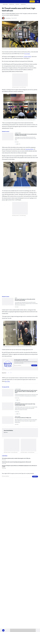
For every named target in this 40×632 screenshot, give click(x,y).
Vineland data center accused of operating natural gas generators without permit (16, 461)
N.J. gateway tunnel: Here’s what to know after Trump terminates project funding (25, 404)
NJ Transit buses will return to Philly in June (23, 417)
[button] (3, 630)
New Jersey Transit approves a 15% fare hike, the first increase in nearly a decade (25, 300)
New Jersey (17, 4)
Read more (6, 432)
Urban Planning (5, 4)
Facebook (7, 373)
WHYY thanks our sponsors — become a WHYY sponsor (19, 87)
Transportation (23, 4)
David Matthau (8, 18)
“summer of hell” (27, 56)
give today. (7, 381)
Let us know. (27, 53)
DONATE (32, 1)
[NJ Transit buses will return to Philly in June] (8, 420)
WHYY (4, 2)
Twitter (9, 373)
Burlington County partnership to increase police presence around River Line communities (26, 135)
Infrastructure (11, 4)
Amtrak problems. (29, 149)
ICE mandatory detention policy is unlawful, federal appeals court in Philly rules (16, 458)
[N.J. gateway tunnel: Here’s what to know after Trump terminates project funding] (8, 406)
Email (11, 373)
